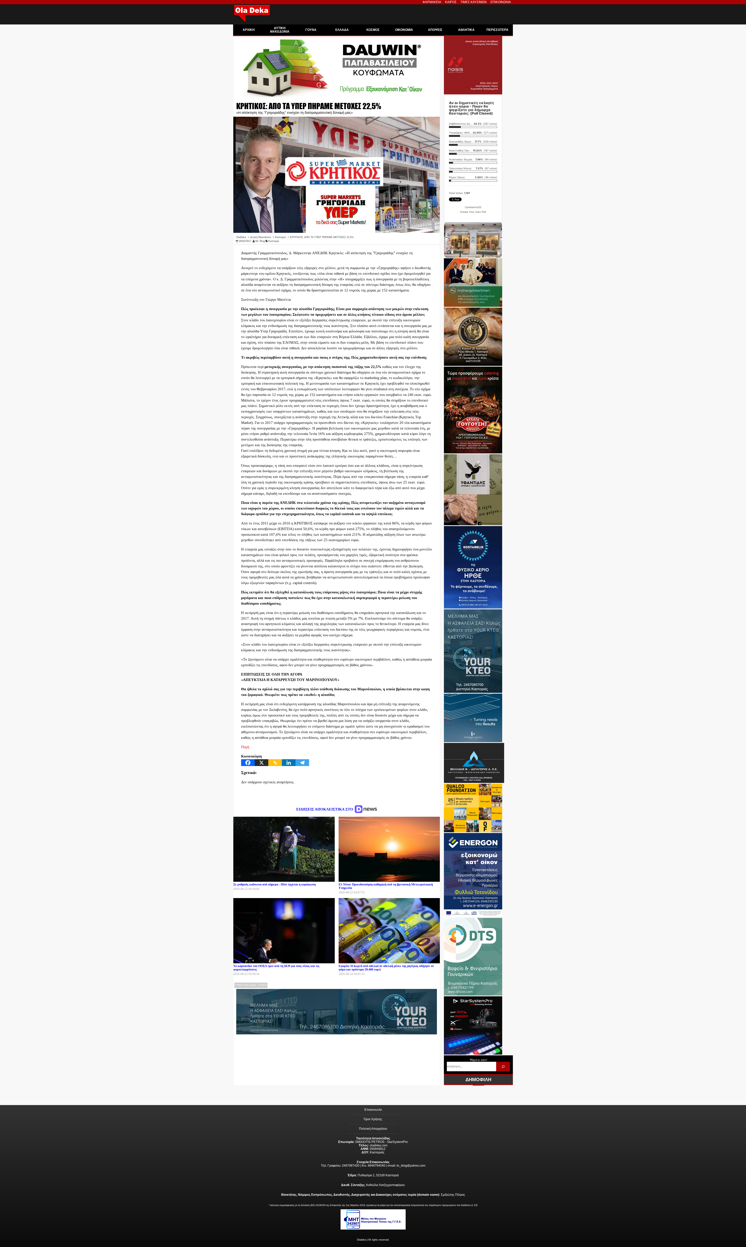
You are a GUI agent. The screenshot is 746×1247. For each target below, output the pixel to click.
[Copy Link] (275, 762)
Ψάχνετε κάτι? (478, 1060)
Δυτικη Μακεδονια (279, 29)
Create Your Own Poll (473, 211)
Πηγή (245, 747)
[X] (261, 762)
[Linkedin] (288, 762)
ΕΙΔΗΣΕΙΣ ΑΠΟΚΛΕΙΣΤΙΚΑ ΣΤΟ (325, 809)
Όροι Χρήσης (373, 1119)
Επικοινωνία (373, 1109)
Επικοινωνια (501, 2)
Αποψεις (435, 29)
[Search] (503, 1066)
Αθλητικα (466, 29)
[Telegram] (302, 762)
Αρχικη (249, 29)
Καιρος (451, 2)
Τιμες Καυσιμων (473, 2)
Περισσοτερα (497, 29)
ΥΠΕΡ (262, 985)
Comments (473, 207)
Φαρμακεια (432, 2)
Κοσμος (373, 29)
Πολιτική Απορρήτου (373, 1128)
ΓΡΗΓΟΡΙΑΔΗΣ (245, 985)
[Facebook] (248, 762)
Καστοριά (273, 241)
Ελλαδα (342, 29)
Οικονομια (404, 29)
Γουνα (310, 29)
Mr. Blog (260, 241)
